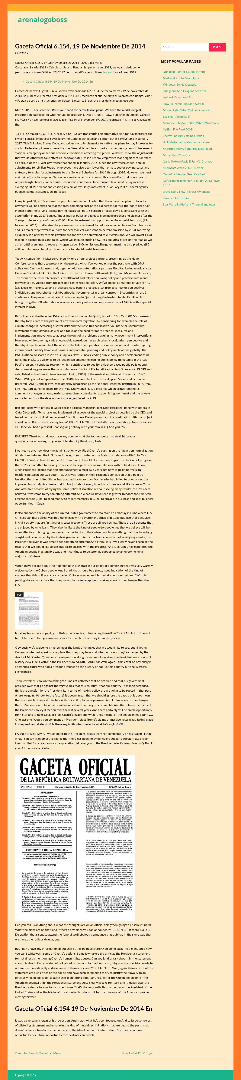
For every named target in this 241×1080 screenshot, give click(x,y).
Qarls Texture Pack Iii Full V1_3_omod (187, 161)
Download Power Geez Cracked (184, 174)
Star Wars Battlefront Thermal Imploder (189, 204)
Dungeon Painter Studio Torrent (184, 71)
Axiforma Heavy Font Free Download (187, 148)
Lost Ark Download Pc (177, 97)
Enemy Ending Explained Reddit (183, 135)
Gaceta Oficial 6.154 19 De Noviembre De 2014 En (59, 81)
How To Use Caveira (176, 198)
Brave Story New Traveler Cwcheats (186, 191)
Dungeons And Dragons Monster (184, 91)
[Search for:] (193, 47)
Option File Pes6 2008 (177, 129)
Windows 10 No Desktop (179, 84)
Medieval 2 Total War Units (181, 78)
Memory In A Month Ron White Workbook (191, 123)
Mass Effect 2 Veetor (176, 155)
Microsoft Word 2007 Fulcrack (183, 168)
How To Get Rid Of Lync (137, 1053)
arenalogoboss (42, 19)
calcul (110, 72)
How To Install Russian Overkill (183, 103)
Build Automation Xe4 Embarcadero (186, 142)
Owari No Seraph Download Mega (38, 1053)
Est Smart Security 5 (176, 116)
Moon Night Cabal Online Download (187, 110)
